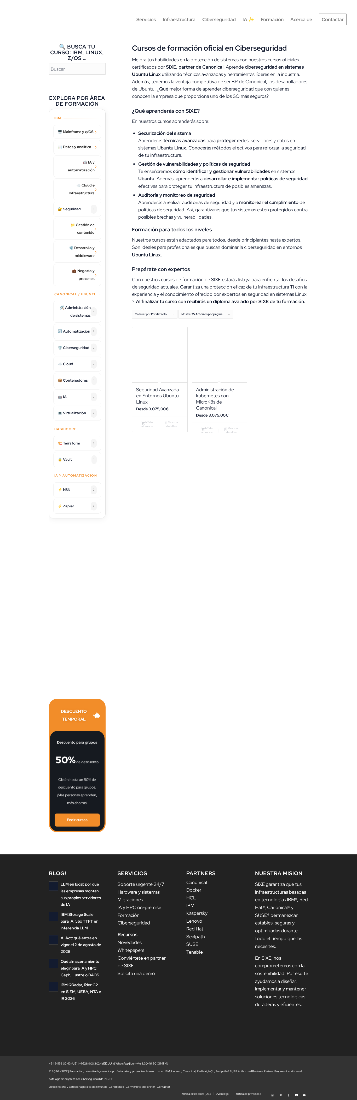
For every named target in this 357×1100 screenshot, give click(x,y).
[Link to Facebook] (288, 1093)
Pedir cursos (77, 820)
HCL (191, 898)
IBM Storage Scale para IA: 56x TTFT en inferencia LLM (80, 921)
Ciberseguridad (134, 923)
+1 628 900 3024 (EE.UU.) (96, 1063)
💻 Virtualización (76, 413)
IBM (190, 906)
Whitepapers (131, 950)
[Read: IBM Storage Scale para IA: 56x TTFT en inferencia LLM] (53, 916)
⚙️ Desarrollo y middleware (82, 251)
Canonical (196, 882)
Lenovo (194, 921)
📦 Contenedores (76, 380)
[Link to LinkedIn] (273, 1093)
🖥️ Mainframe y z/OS (76, 131)
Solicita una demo (136, 973)
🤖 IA (76, 396)
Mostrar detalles (172, 424)
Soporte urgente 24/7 (141, 884)
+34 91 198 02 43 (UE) (63, 1063)
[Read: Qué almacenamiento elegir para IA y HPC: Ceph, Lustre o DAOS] (53, 963)
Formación (129, 915)
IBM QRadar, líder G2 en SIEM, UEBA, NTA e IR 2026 (81, 991)
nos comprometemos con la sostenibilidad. (279, 965)
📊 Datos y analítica (74, 147)
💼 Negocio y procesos (83, 274)
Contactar (163, 1087)
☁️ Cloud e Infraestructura (82, 189)
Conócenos (116, 1087)
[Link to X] (281, 1093)
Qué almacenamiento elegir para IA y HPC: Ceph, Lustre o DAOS (80, 968)
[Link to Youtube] (296, 1093)
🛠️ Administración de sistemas (77, 311)
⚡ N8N (76, 489)
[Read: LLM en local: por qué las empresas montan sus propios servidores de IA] (53, 886)
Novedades (130, 942)
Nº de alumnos (147, 424)
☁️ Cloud (76, 364)
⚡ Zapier (76, 506)
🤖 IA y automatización (81, 166)
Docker (193, 890)
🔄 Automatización (76, 331)
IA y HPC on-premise (139, 907)
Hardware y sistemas (139, 892)
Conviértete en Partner (140, 1087)
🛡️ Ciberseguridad (76, 347)
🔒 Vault (76, 459)
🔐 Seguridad (76, 209)
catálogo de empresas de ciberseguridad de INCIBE (81, 1079)
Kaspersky (197, 913)
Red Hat (194, 929)
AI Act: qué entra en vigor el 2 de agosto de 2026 (81, 944)
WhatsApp (122, 1063)
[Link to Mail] (304, 1093)
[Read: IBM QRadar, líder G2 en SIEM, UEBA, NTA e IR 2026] (53, 986)
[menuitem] (146, 19)
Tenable (194, 952)
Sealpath (195, 937)
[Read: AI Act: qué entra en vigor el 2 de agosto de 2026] (53, 940)
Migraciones (130, 900)
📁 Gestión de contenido (83, 229)
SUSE (192, 944)
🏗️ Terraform (76, 443)
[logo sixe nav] (32, 19)
